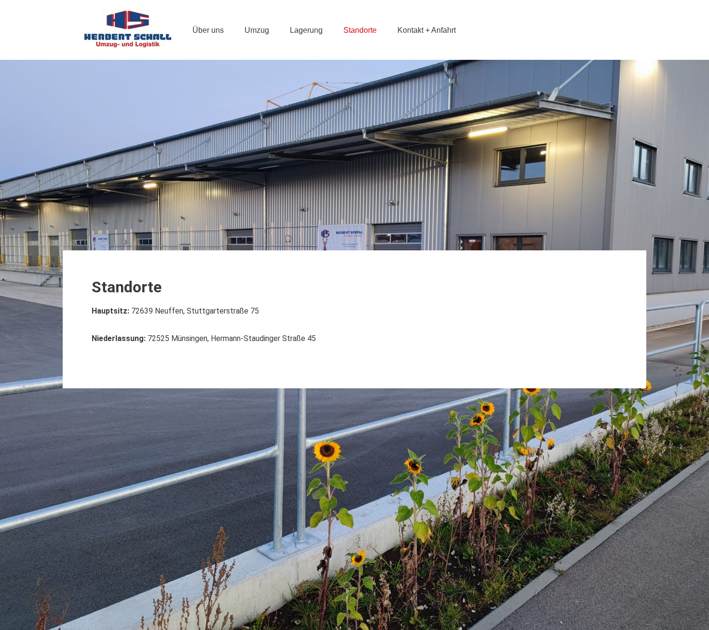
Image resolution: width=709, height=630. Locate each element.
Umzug (257, 30)
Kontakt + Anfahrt (426, 30)
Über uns (208, 30)
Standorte (360, 30)
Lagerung (306, 30)
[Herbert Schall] (128, 30)
